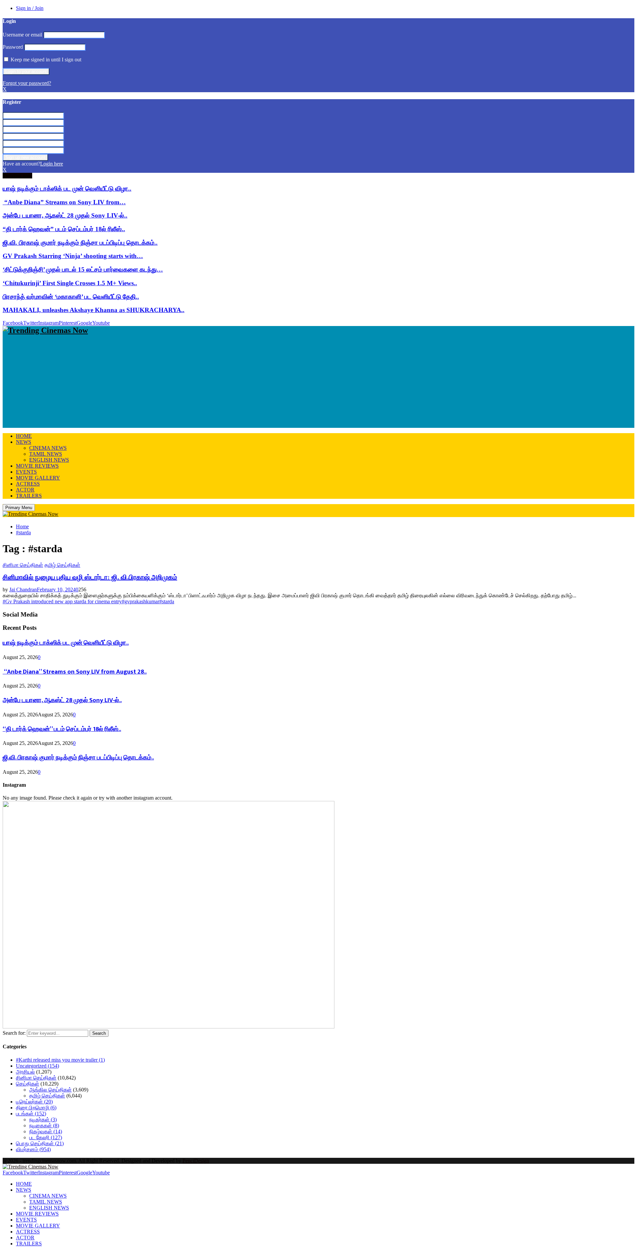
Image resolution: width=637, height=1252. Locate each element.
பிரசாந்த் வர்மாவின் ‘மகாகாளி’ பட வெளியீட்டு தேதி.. (71, 296)
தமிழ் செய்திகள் (62, 565)
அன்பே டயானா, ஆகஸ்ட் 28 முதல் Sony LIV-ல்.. (65, 215)
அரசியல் (25, 1072)
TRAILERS (29, 495)
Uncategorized (37, 1066)
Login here (51, 163)
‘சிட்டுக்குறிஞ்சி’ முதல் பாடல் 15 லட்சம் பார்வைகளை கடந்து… (83, 269)
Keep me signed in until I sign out (45, 59)
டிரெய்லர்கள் (34, 1101)
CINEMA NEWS (48, 448)
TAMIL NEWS (45, 454)
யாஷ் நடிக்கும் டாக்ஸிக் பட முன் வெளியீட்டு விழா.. (67, 188)
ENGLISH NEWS (49, 460)
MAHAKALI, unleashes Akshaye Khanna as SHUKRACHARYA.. (93, 309)
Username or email (22, 34)
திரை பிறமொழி (36, 1107)
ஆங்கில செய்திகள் (50, 1089)
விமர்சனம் (33, 1149)
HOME (24, 436)
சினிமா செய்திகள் (23, 565)
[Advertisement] (202, 381)
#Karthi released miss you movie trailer (60, 1060)
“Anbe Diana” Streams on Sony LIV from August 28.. (75, 672)
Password (13, 47)
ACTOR (25, 490)
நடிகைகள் (44, 1125)
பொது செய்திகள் (40, 1143)
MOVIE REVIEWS (37, 466)
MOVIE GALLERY (38, 478)
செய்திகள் (27, 1084)
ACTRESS (28, 484)
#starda (166, 601)
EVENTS (26, 472)
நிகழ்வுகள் (45, 1131)
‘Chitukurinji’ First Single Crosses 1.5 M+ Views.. (70, 283)
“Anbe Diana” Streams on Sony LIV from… (64, 202)
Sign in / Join (29, 8)
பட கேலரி (45, 1137)
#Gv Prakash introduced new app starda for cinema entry (62, 601)
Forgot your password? (27, 83)
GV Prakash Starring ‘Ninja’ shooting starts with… (73, 255)
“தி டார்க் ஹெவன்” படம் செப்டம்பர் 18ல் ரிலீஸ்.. (64, 229)
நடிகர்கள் (43, 1119)
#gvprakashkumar (140, 601)
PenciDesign (195, 1160)
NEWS (23, 442)
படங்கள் (31, 1113)
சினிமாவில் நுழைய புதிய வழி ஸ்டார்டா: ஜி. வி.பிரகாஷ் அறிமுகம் (90, 577)
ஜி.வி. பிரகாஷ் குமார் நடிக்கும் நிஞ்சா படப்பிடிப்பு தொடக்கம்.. (80, 242)
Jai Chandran (23, 589)
